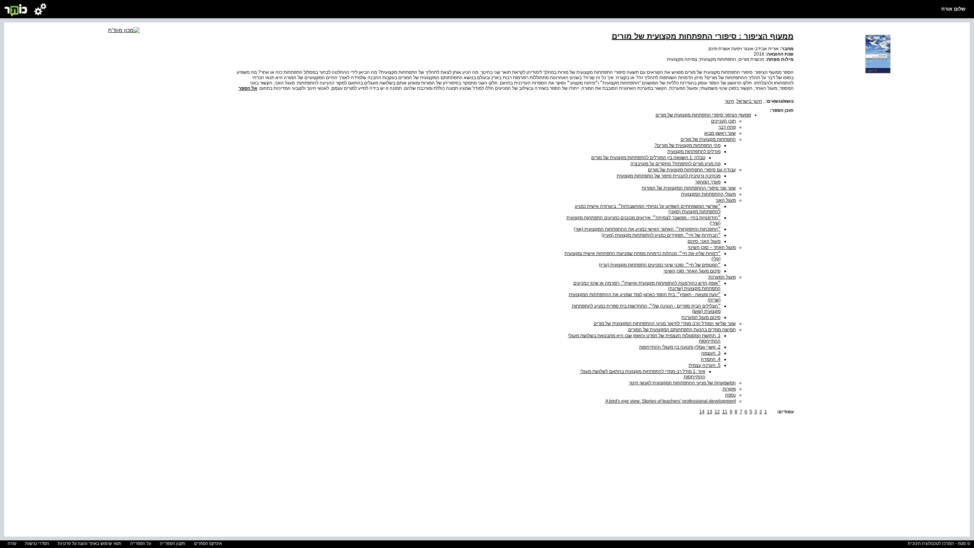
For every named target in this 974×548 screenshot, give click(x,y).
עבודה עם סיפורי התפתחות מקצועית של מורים (692, 169)
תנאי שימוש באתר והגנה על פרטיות (89, 543)
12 (717, 411)
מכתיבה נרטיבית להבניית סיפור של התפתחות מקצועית (669, 175)
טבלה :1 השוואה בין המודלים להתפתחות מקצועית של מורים (648, 157)
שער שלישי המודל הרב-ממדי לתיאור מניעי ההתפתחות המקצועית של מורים (665, 323)
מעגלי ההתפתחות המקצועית (708, 194)
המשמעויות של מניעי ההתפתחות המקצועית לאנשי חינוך (682, 383)
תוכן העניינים (723, 121)
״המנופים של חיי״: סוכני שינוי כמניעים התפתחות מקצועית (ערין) (660, 265)
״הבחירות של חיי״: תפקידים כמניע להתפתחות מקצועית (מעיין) (661, 235)
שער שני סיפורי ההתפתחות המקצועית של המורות (689, 188)
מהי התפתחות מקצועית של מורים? (687, 145)
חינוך (729, 101)
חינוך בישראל (749, 101)
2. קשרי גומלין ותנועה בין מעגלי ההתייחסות (680, 347)
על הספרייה (140, 543)
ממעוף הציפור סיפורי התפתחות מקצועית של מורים (703, 115)
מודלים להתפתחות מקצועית (694, 151)
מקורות (729, 389)
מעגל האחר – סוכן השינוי (712, 247)
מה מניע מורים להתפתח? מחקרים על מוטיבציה (675, 163)
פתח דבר (727, 127)
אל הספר (248, 88)
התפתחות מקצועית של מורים (708, 139)
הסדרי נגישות (37, 543)
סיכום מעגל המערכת (701, 317)
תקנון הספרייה (172, 543)
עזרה (12, 543)
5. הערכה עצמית (705, 365)
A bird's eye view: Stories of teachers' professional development (670, 401)
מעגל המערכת (722, 277)
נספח (730, 395)
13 (709, 411)
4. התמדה (711, 359)
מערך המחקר (708, 182)
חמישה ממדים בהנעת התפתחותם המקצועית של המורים (682, 329)
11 (724, 411)
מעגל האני (726, 200)
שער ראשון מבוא (720, 133)
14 (702, 411)
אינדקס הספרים (208, 543)
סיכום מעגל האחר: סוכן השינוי (692, 271)
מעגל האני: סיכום (704, 241)
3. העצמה (711, 353)
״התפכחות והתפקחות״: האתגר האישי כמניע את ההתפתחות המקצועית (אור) (647, 229)
